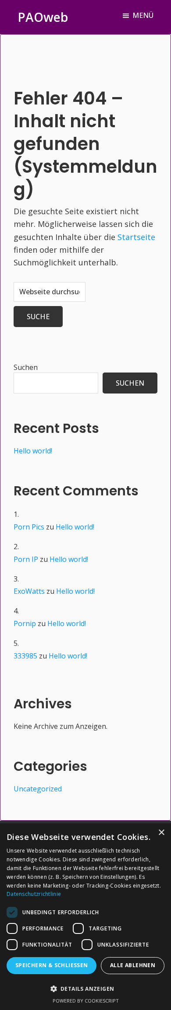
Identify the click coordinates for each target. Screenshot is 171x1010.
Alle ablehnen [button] (132, 965)
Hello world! (33, 451)
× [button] (161, 832)
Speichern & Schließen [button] (51, 965)
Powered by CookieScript (86, 1000)
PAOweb (43, 17)
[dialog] (85, 916)
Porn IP (26, 559)
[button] (85, 988)
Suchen (26, 367)
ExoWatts (29, 591)
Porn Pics (29, 527)
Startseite (136, 237)
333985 (25, 656)
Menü (142, 15)
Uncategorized (38, 789)
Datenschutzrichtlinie (34, 894)
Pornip (25, 623)
